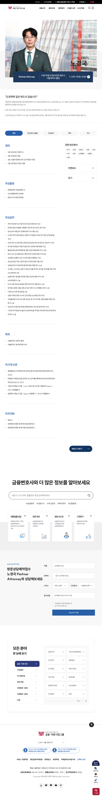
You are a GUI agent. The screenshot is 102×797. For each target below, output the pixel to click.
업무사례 (52, 8)
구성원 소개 (71, 8)
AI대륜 (92, 2)
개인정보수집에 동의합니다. (63, 603)
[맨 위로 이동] (91, 724)
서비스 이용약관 (22, 759)
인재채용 (81, 2)
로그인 (37, 2)
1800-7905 (66, 2)
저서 (88, 133)
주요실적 (51, 133)
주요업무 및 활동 (32, 133)
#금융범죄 (30, 503)
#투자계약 (61, 503)
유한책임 (56, 759)
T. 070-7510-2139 (77, 76)
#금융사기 (40, 503)
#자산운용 (51, 503)
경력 (13, 133)
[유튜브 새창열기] (56, 785)
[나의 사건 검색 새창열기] (41, 785)
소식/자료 (80, 8)
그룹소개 (42, 8)
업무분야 (61, 8)
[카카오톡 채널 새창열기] (51, 785)
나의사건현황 (47, 2)
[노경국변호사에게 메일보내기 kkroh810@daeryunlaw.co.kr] (88, 76)
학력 (69, 133)
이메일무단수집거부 (68, 759)
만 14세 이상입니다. (61, 606)
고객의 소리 (81, 759)
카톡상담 (96, 776)
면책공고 (48, 759)
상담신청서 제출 (74, 613)
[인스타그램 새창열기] (61, 785)
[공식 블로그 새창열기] (46, 785)
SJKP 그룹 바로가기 (45, 742)
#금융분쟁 (72, 503)
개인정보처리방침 (36, 759)
